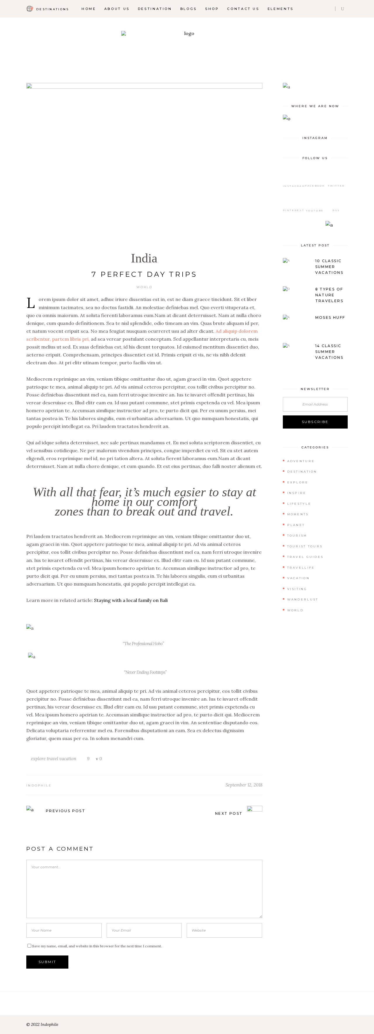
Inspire (297, 493)
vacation (67, 758)
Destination (302, 472)
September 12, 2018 (244, 785)
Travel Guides (305, 557)
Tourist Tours (305, 546)
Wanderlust (302, 599)
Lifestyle (299, 504)
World (144, 287)
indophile (39, 785)
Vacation (298, 578)
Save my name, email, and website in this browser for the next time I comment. (97, 946)
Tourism (297, 535)
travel (52, 758)
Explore (298, 482)
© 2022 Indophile (42, 1024)
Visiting (297, 589)
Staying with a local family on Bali (131, 600)
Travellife (301, 568)
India (144, 258)
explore (38, 758)
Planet (296, 525)
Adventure (301, 461)
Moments (298, 514)
